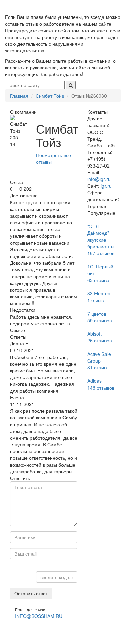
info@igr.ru (99, 179)
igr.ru (106, 185)
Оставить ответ (31, 593)
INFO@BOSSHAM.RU (38, 616)
